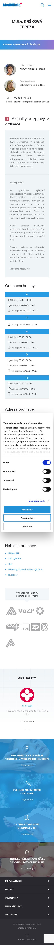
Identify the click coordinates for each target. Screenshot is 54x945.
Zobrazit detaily (37, 501)
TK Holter (12, 574)
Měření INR (13, 553)
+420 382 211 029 (22, 98)
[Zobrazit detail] (27, 706)
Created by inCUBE (27, 939)
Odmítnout (27, 526)
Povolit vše (27, 509)
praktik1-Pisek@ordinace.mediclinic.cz (31, 101)
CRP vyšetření (15, 558)
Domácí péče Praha (27, 928)
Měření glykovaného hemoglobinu (25, 569)
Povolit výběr (27, 518)
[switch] (46, 471)
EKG (10, 564)
